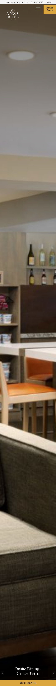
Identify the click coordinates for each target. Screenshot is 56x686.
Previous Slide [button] (4, 673)
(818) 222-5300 (45, 2)
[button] (38, 9)
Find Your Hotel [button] (28, 683)
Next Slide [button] (52, 673)
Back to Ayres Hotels (17, 2)
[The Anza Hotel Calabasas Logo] (12, 14)
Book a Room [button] (50, 9)
